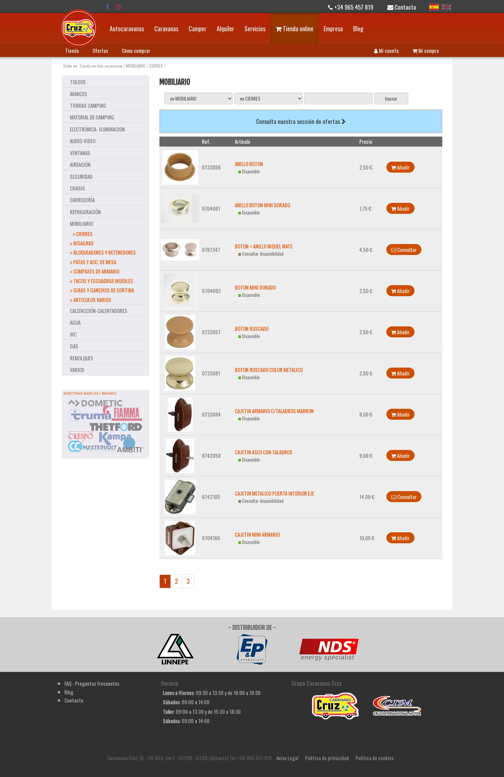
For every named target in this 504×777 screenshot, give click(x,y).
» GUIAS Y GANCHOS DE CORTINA (102, 290)
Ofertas (100, 50)
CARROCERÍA (82, 200)
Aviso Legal (287, 758)
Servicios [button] (254, 28)
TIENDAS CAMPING (88, 105)
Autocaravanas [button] (127, 28)
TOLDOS (78, 81)
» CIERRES (83, 233)
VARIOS (77, 369)
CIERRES (156, 66)
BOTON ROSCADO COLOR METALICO (269, 369)
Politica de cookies (375, 758)
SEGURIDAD (81, 176)
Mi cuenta (388, 50)
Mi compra (428, 50)
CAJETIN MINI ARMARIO (257, 534)
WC (73, 334)
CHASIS (77, 188)
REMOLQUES (81, 358)
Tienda (72, 50)
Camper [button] (197, 28)
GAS (74, 346)
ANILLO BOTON (249, 163)
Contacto (404, 6)
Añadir (403, 167)
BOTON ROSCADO (251, 328)
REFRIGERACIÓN (85, 212)
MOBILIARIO (135, 66)
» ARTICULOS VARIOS (90, 299)
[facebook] (107, 6)
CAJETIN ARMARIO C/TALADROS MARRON (274, 411)
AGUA (75, 322)
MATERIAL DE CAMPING (92, 117)
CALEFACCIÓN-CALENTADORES (98, 310)
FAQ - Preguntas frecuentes (91, 683)
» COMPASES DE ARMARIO (94, 271)
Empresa (333, 28)
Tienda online (297, 28)
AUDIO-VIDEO (82, 140)
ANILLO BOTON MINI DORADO (262, 205)
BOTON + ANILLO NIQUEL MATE (263, 246)
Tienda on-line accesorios (101, 66)
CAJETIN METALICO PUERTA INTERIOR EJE (274, 493)
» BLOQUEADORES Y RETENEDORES (103, 252)
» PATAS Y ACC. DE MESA (93, 262)
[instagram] (118, 6)
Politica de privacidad (327, 758)
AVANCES (78, 93)
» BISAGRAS (82, 243)
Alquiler (225, 28)
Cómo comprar (136, 50)
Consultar (406, 249)
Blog (358, 28)
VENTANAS (80, 152)
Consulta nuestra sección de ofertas (298, 121)
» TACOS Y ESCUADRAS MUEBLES (101, 281)
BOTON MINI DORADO (255, 287)
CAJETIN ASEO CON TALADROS (263, 452)
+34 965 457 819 (353, 6)
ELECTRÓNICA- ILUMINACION (97, 129)
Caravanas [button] (166, 28)
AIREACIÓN (80, 164)
